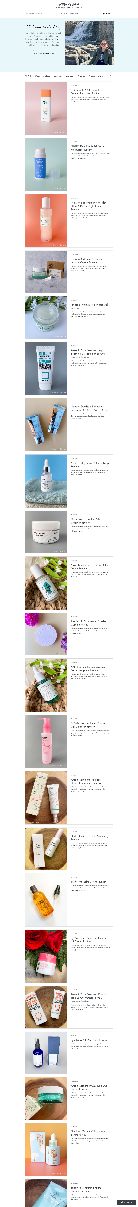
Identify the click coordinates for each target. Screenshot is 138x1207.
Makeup (46, 76)
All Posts (28, 76)
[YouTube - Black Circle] (103, 13)
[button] (111, 76)
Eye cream (70, 76)
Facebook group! (48, 53)
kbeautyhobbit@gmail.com (33, 13)
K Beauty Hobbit (69, 5)
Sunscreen (58, 76)
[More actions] (109, 85)
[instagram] (109, 13)
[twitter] (106, 13)
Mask (37, 76)
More (100, 76)
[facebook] (112, 13)
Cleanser (81, 76)
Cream (92, 76)
